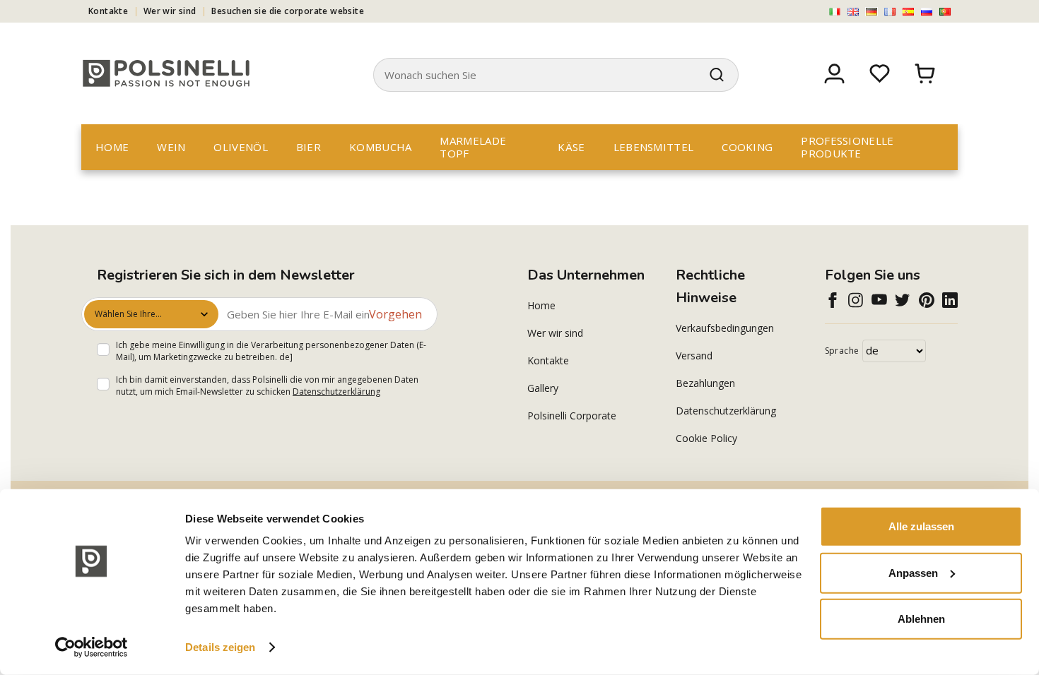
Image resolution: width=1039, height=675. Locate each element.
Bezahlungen (705, 383)
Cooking (747, 147)
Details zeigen (220, 647)
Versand (694, 355)
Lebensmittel (654, 147)
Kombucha (380, 147)
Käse (571, 147)
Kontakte (108, 11)
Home (112, 147)
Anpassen (913, 572)
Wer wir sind (169, 11)
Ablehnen (921, 619)
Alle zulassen (921, 526)
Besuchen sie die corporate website (287, 11)
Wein (171, 147)
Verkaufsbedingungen (725, 328)
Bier (308, 147)
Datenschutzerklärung (336, 392)
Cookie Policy (706, 438)
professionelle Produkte (847, 146)
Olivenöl (240, 147)
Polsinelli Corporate (571, 415)
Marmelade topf (473, 146)
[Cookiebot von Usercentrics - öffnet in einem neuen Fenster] (91, 647)
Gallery (542, 388)
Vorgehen (395, 314)
